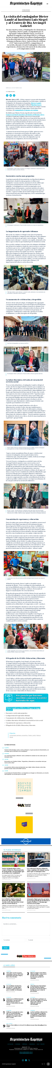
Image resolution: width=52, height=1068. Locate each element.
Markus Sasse (36, 105)
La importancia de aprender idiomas (18, 715)
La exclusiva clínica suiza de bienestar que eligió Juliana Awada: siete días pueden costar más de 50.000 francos (25, 767)
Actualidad (8, 984)
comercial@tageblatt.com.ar (25, 1053)
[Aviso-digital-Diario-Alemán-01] (26, 956)
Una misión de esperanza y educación (18, 723)
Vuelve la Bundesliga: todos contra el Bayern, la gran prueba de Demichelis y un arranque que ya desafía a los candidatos (26, 750)
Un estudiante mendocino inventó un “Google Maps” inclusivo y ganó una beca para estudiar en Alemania (14, 988)
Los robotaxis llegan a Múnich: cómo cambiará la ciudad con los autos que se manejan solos (25, 756)
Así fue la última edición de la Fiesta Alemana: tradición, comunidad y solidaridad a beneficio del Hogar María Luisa (38, 1014)
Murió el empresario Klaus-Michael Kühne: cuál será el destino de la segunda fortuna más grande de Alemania (38, 975)
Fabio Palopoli (11, 91)
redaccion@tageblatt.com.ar (26, 1052)
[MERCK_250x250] (24, 824)
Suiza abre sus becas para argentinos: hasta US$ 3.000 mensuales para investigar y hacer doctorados (14, 975)
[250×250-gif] (24, 786)
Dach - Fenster (9, 1023)
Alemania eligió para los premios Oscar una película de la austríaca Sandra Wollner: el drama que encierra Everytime (38, 901)
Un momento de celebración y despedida (19, 718)
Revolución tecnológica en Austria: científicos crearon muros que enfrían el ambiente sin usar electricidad (38, 1001)
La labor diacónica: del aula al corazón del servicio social (24, 720)
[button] (47, 3)
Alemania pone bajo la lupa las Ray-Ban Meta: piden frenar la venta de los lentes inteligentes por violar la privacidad (38, 988)
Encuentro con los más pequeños (16, 713)
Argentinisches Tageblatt (10, 1063)
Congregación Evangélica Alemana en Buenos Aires (25, 114)
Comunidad (26, 10)
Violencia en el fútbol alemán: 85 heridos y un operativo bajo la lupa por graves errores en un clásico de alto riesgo (14, 1001)
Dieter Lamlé (36, 103)
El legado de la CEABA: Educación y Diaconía (20, 725)
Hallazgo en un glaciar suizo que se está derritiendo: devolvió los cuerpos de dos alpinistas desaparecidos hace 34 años (14, 1014)
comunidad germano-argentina (26, 110)
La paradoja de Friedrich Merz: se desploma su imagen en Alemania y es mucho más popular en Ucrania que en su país (26, 773)
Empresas (32, 984)
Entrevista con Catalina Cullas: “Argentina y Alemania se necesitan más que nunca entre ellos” (25, 762)
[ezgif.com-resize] (24, 805)
